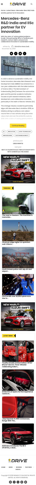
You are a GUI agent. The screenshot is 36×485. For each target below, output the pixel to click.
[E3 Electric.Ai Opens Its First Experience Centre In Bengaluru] (18, 380)
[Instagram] (14, 482)
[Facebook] (10, 482)
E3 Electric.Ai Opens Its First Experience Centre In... (17, 393)
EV (3, 131)
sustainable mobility (22, 135)
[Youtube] (25, 482)
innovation (11, 131)
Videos (18, 469)
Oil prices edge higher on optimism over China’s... (16, 243)
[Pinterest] (21, 482)
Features (28, 467)
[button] (11, 53)
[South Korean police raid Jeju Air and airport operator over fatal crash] (18, 257)
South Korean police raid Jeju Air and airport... (17, 270)
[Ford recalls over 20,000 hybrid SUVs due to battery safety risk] (18, 284)
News (11, 467)
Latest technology (25, 131)
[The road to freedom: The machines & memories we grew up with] (18, 203)
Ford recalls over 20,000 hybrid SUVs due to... (16, 297)
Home (3, 10)
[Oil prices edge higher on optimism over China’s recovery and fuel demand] (18, 230)
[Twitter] (18, 482)
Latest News (11, 10)
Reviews (19, 467)
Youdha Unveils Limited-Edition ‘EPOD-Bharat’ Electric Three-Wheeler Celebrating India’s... (17, 365)
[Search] (31, 4)
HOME (3, 467)
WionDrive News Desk (22, 46)
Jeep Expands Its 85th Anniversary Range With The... (16, 420)
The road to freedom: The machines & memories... (17, 216)
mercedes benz (7, 135)
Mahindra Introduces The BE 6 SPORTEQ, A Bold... (14, 447)
